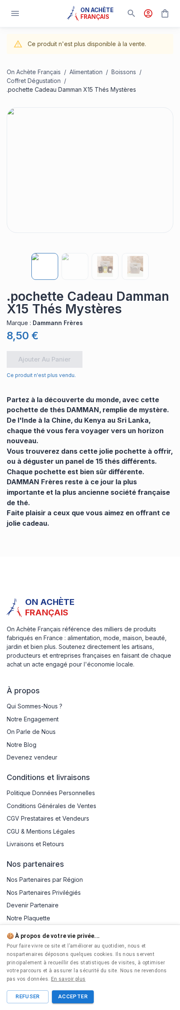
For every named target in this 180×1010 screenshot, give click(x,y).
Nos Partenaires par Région (45, 879)
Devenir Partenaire (33, 905)
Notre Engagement (33, 719)
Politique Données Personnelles (51, 792)
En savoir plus (68, 979)
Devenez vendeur (32, 757)
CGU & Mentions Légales (41, 831)
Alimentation (86, 71)
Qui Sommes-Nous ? (34, 706)
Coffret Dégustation (34, 80)
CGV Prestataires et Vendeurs (48, 818)
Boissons (123, 71)
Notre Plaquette (28, 918)
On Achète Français (34, 71)
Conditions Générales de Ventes (51, 805)
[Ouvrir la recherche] (131, 13)
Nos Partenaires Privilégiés (44, 892)
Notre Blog (21, 744)
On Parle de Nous (31, 731)
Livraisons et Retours (35, 843)
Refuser (27, 996)
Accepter (72, 996)
